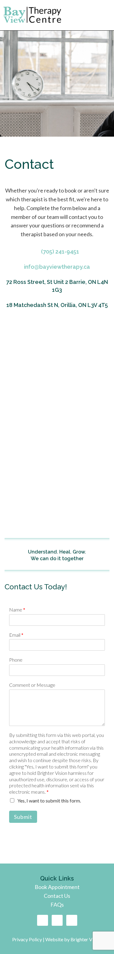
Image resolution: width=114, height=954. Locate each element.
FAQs (57, 904)
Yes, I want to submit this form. (49, 800)
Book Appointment (57, 887)
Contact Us (57, 895)
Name (17, 609)
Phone (15, 660)
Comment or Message (32, 685)
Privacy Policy (27, 939)
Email (16, 635)
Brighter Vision (86, 939)
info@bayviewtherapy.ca (57, 267)
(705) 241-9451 (60, 251)
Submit (23, 816)
